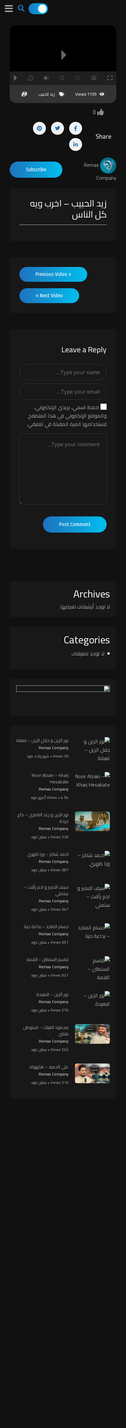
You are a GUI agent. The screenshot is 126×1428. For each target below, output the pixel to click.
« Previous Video (53, 274)
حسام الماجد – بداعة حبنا (46, 926)
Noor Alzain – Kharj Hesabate (50, 778)
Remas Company (53, 747)
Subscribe (36, 169)
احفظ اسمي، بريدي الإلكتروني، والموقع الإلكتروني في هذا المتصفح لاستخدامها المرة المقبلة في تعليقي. (67, 415)
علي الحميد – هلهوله (48, 1067)
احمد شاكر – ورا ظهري (47, 854)
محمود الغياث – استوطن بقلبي (45, 1030)
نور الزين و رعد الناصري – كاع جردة (42, 817)
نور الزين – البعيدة (52, 994)
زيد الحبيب (46, 94)
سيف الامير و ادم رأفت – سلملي (45, 890)
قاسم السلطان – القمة (47, 959)
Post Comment (74, 524)
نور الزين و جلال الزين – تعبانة (42, 740)
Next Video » (49, 295)
